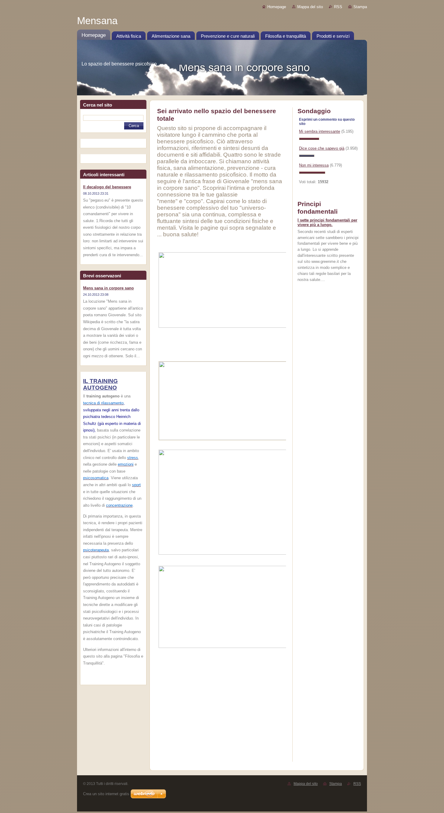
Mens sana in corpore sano (108, 288)
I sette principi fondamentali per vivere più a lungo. (327, 222)
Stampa (360, 7)
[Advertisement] (259, 716)
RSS (338, 7)
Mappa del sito (310, 7)
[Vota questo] (309, 138)
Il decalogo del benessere (107, 187)
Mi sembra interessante (319, 131)
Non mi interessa (314, 165)
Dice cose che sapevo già (321, 148)
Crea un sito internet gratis (106, 794)
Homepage (276, 7)
